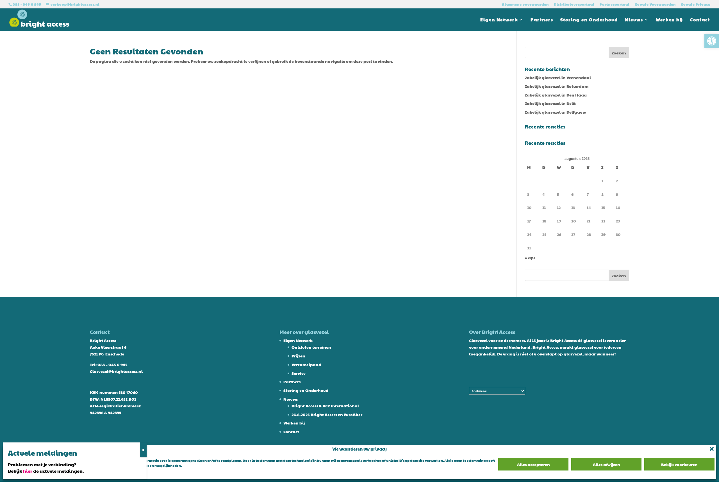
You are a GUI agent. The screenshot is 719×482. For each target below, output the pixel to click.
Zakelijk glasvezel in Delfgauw (555, 112)
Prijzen (298, 356)
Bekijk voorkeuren (679, 464)
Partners (542, 20)
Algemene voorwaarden (525, 4)
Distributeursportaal (574, 4)
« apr (530, 257)
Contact (700, 20)
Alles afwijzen (606, 464)
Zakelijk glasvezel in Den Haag (556, 95)
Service (299, 373)
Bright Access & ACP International (325, 405)
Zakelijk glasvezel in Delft (550, 103)
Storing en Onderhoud (589, 20)
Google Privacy (696, 4)
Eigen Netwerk (499, 20)
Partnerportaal (615, 4)
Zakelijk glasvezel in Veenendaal (558, 77)
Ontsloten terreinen (311, 347)
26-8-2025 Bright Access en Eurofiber (327, 414)
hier (27, 471)
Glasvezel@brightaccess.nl (116, 371)
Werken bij (669, 20)
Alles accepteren (533, 464)
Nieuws (634, 20)
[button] (711, 41)
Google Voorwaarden (655, 4)
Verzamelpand (306, 364)
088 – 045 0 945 (112, 364)
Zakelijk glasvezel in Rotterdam (556, 86)
